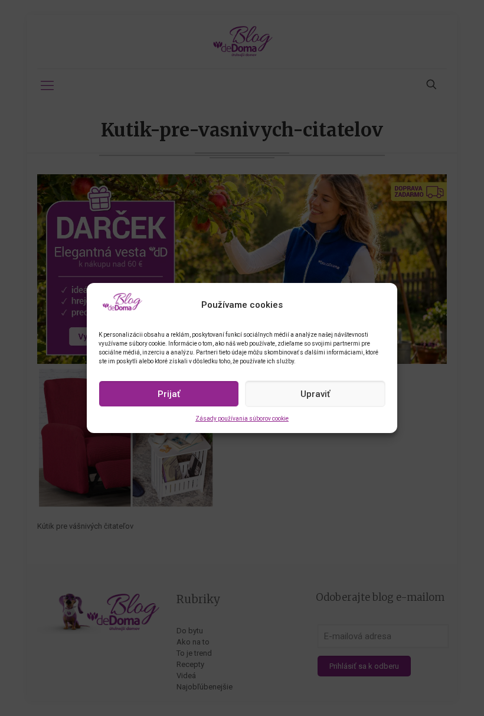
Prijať (169, 394)
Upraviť (315, 394)
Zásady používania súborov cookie (242, 418)
